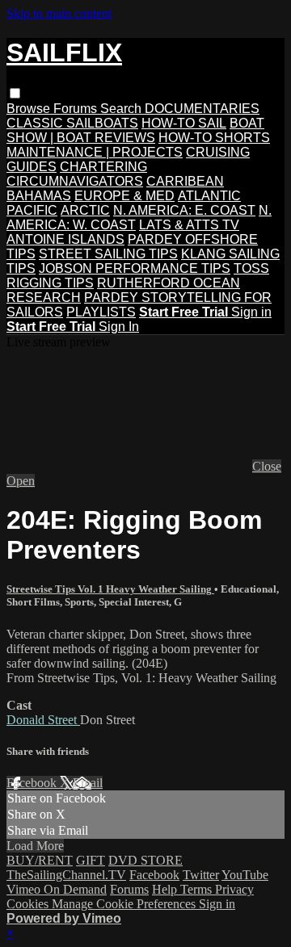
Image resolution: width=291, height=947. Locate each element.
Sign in (251, 312)
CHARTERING (103, 167)
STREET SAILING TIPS (108, 254)
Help (166, 889)
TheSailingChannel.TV (66, 875)
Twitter (201, 875)
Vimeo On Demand (56, 889)
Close (266, 466)
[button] (15, 93)
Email (88, 783)
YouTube (244, 875)
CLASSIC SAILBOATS (72, 123)
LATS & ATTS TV (189, 225)
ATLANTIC (209, 196)
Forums (76, 108)
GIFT (90, 860)
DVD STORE (145, 860)
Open (20, 481)
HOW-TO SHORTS (214, 138)
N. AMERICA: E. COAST (184, 210)
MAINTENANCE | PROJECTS (94, 152)
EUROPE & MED (124, 196)
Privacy (234, 889)
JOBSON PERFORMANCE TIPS (134, 268)
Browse (29, 108)
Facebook (33, 783)
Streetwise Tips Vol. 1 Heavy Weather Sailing (110, 589)
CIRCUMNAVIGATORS (74, 181)
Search (122, 108)
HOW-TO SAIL (183, 123)
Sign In (119, 326)
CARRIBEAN (185, 181)
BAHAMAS (38, 196)
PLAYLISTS (101, 312)
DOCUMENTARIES (202, 108)
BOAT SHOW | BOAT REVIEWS (135, 130)
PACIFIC (31, 210)
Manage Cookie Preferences (125, 904)
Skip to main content (59, 13)
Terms (197, 889)
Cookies (29, 904)
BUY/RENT (39, 860)
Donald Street (43, 720)
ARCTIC (85, 210)
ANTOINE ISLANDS (65, 239)
